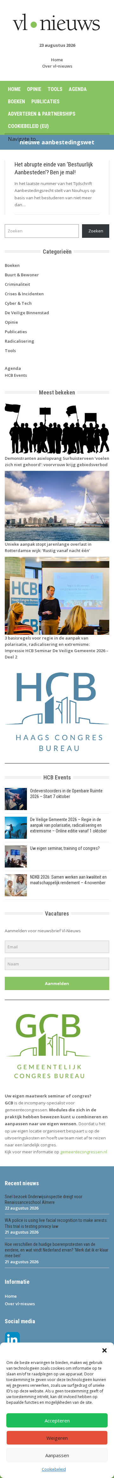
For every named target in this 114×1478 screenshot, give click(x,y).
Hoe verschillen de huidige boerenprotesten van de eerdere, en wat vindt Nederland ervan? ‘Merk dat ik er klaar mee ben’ (56, 1250)
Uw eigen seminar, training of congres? (65, 848)
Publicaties (45, 102)
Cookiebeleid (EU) (28, 126)
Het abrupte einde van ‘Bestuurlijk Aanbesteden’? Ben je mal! (54, 168)
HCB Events (16, 375)
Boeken (16, 102)
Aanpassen (57, 1455)
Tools (55, 89)
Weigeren (57, 1438)
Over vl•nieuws (57, 66)
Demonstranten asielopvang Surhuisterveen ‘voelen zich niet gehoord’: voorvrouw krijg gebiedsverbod (57, 461)
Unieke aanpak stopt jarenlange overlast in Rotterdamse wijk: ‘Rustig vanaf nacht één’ (48, 547)
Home (57, 60)
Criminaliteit (17, 284)
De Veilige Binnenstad (27, 312)
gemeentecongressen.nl (83, 1152)
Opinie (34, 89)
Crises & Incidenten (24, 294)
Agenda (78, 89)
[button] (104, 1350)
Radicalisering (19, 341)
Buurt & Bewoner (22, 275)
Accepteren (57, 1420)
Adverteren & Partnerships (41, 114)
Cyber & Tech (18, 303)
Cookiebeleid (54, 1469)
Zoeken (95, 231)
